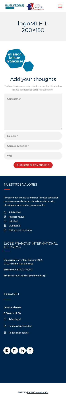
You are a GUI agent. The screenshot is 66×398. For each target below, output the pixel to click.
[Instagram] (15, 349)
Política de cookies (19, 332)
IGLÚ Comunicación (37, 392)
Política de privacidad (20, 325)
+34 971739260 (18, 269)
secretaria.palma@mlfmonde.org (25, 275)
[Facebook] (8, 349)
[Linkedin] (23, 349)
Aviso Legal (15, 319)
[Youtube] (31, 349)
